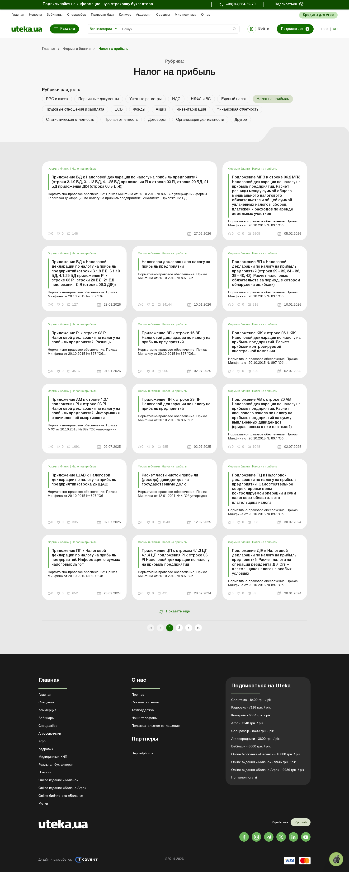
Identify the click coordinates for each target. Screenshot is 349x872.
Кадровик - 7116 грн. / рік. (251, 707)
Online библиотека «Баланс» (60, 795)
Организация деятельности (200, 119)
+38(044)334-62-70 (240, 4)
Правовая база (102, 14)
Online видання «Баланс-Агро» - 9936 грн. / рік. (268, 770)
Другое (241, 119)
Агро (42, 741)
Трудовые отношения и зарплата (75, 109)
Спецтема (46, 702)
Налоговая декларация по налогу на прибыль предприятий (176, 264)
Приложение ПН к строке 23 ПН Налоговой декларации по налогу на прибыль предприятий (176, 404)
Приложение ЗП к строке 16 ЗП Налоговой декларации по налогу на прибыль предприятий (176, 338)
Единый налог (233, 99)
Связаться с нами (145, 702)
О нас (205, 14)
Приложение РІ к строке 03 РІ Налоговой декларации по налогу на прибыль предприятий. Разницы (86, 338)
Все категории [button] (101, 29)
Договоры (157, 119)
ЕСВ (119, 109)
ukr (324, 29)
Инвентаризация (191, 109)
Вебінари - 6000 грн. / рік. (251, 746)
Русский (300, 822)
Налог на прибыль (84, 168)
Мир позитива (185, 14)
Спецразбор (76, 14)
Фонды (139, 109)
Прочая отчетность (121, 119)
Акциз (161, 109)
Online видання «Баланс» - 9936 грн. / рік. (264, 762)
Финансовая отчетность (237, 109)
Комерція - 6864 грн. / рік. (251, 715)
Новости (35, 14)
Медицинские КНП (52, 757)
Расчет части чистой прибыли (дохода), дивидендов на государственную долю (170, 480)
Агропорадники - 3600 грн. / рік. (255, 739)
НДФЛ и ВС (201, 99)
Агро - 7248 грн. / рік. (247, 723)
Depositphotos (142, 753)
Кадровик (45, 749)
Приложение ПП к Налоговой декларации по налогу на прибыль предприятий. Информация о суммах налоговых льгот (86, 557)
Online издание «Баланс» (58, 780)
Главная (17, 14)
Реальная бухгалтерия (56, 764)
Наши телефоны (144, 718)
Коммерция (47, 710)
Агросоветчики (49, 733)
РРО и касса (57, 99)
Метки (43, 803)
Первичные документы (98, 99)
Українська (280, 822)
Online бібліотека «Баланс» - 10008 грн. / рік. (266, 754)
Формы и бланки (59, 168)
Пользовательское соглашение (156, 725)
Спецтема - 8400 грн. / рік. (251, 700)
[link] (129, 200)
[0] (336, 859)
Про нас (138, 694)
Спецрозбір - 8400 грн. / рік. (252, 731)
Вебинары (54, 14)
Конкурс (125, 14)
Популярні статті (244, 777)
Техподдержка (143, 710)
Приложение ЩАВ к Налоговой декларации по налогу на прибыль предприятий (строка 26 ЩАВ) (84, 480)
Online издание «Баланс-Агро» (62, 788)
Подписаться (286, 4)
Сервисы (163, 14)
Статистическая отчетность (70, 119)
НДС (176, 99)
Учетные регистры (145, 99)
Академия (143, 14)
